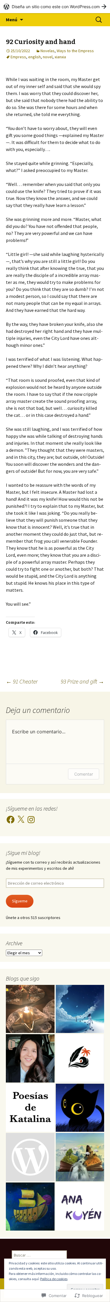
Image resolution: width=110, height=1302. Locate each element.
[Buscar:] (99, 20)
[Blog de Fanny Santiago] (80, 1058)
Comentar (83, 774)
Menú (11, 19)
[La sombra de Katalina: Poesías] (30, 1108)
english (34, 56)
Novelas (47, 50)
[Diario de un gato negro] (80, 1108)
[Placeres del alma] (30, 1009)
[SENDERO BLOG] (30, 1206)
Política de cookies (53, 1279)
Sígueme (20, 901)
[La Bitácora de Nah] (80, 1009)
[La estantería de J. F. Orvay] (80, 1157)
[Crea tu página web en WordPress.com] (55, 6)
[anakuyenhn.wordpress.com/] (80, 1206)
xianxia (60, 56)
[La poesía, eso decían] (30, 1058)
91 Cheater (22, 681)
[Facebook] (10, 819)
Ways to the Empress (75, 50)
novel (48, 56)
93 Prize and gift (82, 681)
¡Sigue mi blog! (23, 852)
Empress (18, 56)
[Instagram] (31, 819)
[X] (21, 819)
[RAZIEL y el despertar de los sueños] (30, 1157)
